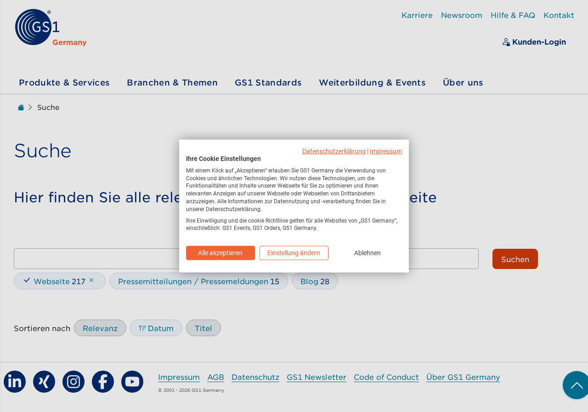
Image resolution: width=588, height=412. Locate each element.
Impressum (386, 151)
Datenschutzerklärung (334, 151)
